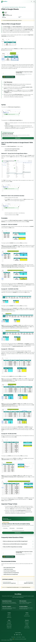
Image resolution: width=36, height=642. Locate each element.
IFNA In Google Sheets (22, 7)
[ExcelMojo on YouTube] (17, 634)
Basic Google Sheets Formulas (9, 567)
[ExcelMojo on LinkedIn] (15, 634)
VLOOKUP (15, 245)
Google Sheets (7, 7)
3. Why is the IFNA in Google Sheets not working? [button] (12, 546)
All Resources (9, 617)
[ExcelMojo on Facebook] (21, 634)
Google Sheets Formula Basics (13, 7)
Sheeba (5, 12)
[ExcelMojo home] (4, 1)
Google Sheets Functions (8, 569)
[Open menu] (34, 1)
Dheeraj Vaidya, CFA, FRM (8, 15)
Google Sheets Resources (26, 587)
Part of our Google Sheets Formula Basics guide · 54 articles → (12, 20)
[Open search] (32, 1)
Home (3, 7)
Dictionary (26, 623)
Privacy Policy (27, 626)
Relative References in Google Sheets (11, 574)
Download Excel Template (9, 76)
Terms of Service (27, 627)
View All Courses (18, 532)
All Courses (27, 614)
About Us (9, 614)
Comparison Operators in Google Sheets (11, 572)
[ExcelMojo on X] (19, 634)
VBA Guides (9, 623)
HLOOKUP (15, 292)
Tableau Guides (9, 626)
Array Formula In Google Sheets (10, 570)
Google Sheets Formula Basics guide (13, 587)
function (20, 352)
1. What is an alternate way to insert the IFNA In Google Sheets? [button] (15, 541)
